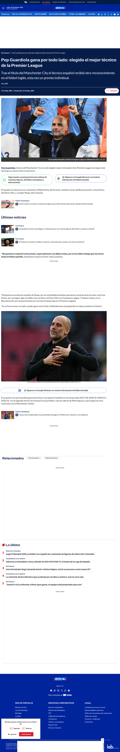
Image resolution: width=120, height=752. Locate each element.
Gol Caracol (46, 2)
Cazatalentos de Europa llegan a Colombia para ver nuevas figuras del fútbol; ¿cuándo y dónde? (56, 229)
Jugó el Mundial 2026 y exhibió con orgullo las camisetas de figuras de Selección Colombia (50, 554)
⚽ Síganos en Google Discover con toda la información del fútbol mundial (81, 178)
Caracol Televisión (21, 710)
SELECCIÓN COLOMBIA (57, 14)
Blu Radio (18, 713)
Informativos (91, 2)
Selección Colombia (13, 551)
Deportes (16, 728)
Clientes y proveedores (56, 722)
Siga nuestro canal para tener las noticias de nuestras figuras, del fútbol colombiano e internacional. (27, 179)
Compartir (113, 91)
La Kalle (18, 716)
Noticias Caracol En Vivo (77, 2)
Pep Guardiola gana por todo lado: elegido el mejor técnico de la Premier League (38, 53)
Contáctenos (52, 719)
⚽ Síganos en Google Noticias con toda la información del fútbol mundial (56, 390)
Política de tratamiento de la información (98, 713)
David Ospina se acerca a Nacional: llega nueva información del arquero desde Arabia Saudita (56, 204)
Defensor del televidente (56, 710)
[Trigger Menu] (3, 8)
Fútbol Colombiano (22, 201)
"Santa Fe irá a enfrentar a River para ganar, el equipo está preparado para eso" (44, 584)
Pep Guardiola (34, 458)
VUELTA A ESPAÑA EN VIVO (22, 14)
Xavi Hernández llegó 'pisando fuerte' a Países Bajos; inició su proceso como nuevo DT (48, 569)
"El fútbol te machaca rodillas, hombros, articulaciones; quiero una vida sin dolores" (52, 242)
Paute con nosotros (54, 728)
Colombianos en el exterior (15, 559)
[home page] (25, 2)
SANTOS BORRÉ (40, 14)
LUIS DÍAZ (91, 14)
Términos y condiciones (92, 719)
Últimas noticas (35, 2)
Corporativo (89, 722)
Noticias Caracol (20, 707)
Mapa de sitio (52, 725)
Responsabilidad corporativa (94, 710)
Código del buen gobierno (56, 716)
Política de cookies (91, 716)
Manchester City (51, 458)
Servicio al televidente (55, 707)
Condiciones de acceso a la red (95, 707)
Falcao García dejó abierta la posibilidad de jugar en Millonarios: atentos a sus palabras (53, 415)
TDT (49, 713)
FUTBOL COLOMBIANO (77, 14)
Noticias (29, 728)
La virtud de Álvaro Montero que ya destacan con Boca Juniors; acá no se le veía (45, 577)
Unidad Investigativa (59, 2)
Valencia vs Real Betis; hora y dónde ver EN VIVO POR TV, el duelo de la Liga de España (48, 561)
